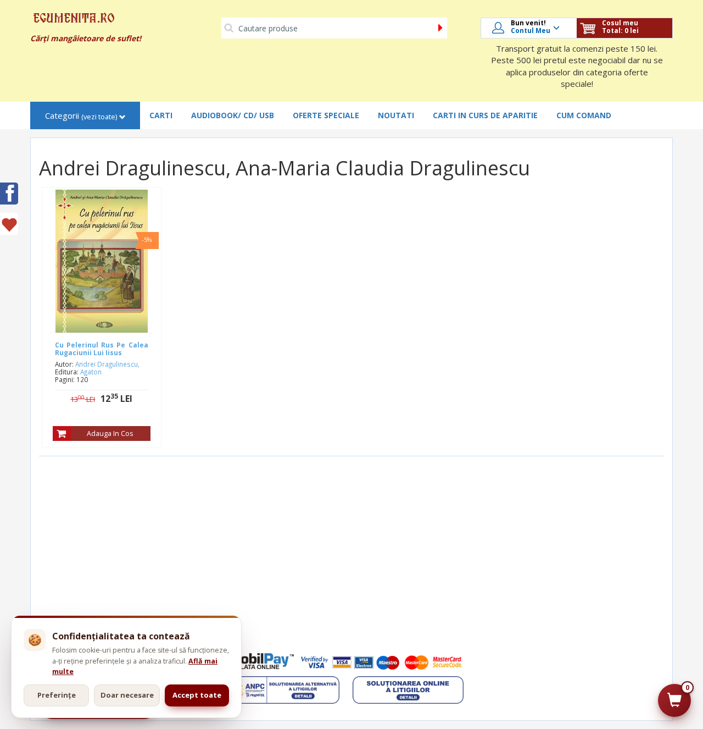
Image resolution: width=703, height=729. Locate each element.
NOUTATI (396, 115)
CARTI (160, 115)
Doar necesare (127, 695)
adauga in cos (110, 433)
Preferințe (56, 695)
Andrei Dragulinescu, (107, 364)
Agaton (91, 371)
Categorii (81, 116)
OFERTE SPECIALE (326, 115)
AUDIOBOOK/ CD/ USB (232, 115)
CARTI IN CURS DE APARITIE (485, 115)
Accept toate (196, 695)
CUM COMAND (583, 115)
